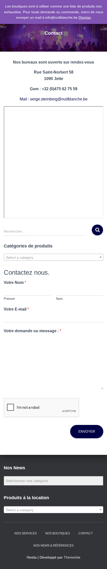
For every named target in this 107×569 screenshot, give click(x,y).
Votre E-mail (16, 309)
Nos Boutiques (57, 533)
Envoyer (86, 431)
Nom (59, 299)
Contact (85, 533)
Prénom (9, 299)
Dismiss (85, 17)
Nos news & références (53, 545)
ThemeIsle (72, 557)
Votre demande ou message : (32, 331)
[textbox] (53, 257)
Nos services (25, 533)
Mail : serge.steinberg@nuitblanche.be (54, 99)
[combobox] (53, 257)
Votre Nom (15, 282)
